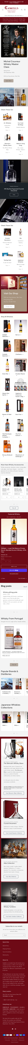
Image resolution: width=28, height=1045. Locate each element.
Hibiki (4, 725)
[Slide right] (16, 504)
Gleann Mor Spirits (5, 394)
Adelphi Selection (5, 335)
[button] (2, 9)
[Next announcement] (25, 2)
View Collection (14, 100)
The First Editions (18, 434)
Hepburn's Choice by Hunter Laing (19, 395)
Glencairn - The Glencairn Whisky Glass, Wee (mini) (18, 489)
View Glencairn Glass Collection (14, 793)
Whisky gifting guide (10, 592)
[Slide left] (11, 504)
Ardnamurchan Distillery (6, 692)
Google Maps (9, 306)
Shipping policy (21, 1040)
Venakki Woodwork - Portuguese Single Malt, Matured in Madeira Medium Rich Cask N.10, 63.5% (13, 652)
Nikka (16, 725)
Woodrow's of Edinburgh (20, 455)
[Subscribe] (23, 935)
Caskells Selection (5, 355)
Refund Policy (6, 945)
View (7, 130)
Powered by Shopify (14, 1037)
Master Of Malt (6, 414)
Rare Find (18, 414)
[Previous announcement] (2, 2)
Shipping (2, 556)
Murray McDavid (7, 455)
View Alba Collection (11, 876)
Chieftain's (19, 354)
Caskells (8, 1037)
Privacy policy (7, 1040)
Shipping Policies (7, 948)
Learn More (8, 81)
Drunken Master (20, 374)
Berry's (18, 335)
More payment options (14, 573)
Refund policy (6, 955)
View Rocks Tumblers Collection (14, 916)
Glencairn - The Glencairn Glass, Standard (5, 489)
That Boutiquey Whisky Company (7, 435)
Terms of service (14, 1040)
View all (14, 508)
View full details (21, 578)
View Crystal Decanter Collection (14, 833)
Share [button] (3, 578)
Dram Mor (5, 374)
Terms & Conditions (7, 952)
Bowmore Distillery (17, 692)
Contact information (14, 1042)
